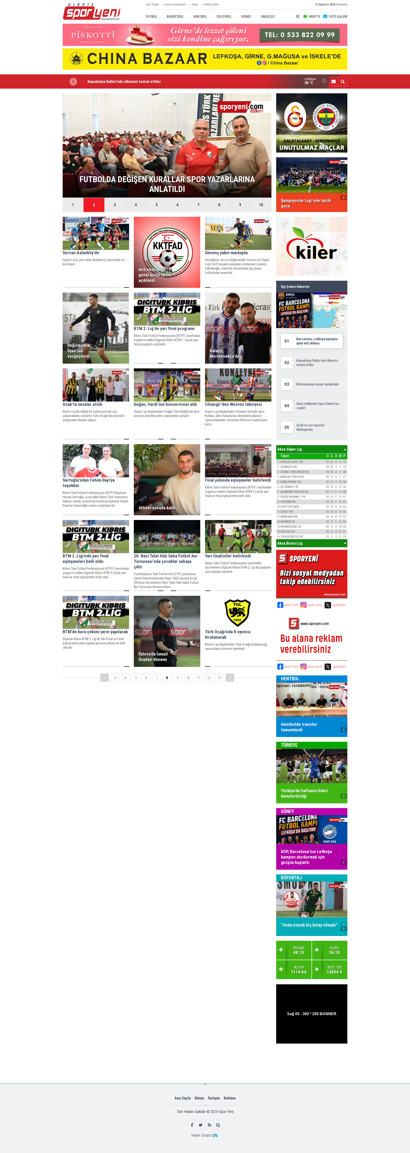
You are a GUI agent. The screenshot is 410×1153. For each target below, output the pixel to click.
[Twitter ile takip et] (200, 1125)
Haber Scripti (201, 1135)
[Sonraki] (230, 678)
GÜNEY (287, 811)
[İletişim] (333, 81)
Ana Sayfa (152, 4)
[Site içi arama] (342, 81)
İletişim (214, 1098)
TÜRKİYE (289, 745)
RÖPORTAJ (291, 878)
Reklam (230, 1098)
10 (261, 205)
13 (219, 678)
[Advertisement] (39, 164)
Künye (199, 1098)
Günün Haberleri (175, 4)
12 (208, 678)
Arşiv (195, 4)
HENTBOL (290, 679)
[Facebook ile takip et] (191, 1125)
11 (198, 678)
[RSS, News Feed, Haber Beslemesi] (209, 1125)
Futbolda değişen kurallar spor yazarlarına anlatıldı (129, 81)
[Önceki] (104, 678)
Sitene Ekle (211, 4)
